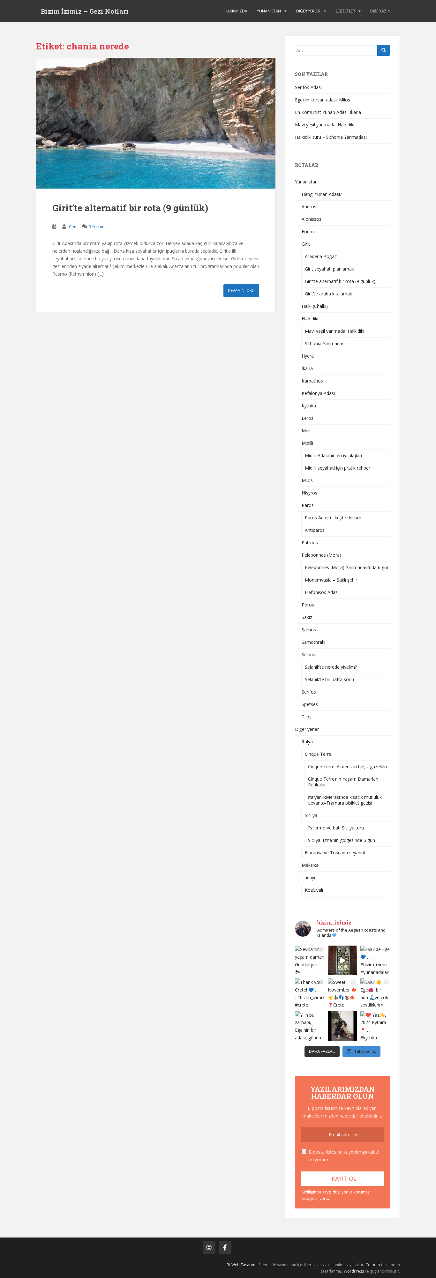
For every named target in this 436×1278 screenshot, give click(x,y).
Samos (309, 630)
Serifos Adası (308, 87)
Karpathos (312, 381)
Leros (307, 418)
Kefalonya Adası (318, 393)
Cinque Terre (318, 754)
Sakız (307, 617)
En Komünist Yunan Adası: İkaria (328, 112)
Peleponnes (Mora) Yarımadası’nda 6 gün (347, 567)
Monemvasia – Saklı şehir (331, 580)
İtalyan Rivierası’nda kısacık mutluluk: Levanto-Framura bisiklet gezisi (345, 800)
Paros (308, 505)
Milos (307, 480)
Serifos (309, 692)
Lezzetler (345, 11)
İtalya (307, 742)
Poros (308, 605)
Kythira (309, 406)
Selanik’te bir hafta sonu (329, 679)
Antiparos (315, 530)
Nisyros (309, 493)
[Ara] (383, 50)
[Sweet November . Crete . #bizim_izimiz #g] (342, 993)
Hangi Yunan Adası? (322, 194)
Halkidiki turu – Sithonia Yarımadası (331, 137)
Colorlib (372, 1264)
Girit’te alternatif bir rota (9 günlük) (130, 208)
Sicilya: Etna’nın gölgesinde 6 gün (341, 840)
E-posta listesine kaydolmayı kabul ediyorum (344, 1156)
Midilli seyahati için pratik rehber (337, 468)
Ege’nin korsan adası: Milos (322, 100)
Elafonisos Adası (322, 592)
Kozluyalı (314, 890)
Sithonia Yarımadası (325, 343)
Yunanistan (269, 11)
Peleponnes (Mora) (321, 555)
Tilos (307, 717)
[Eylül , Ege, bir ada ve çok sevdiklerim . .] (375, 993)
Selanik (309, 654)
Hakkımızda (235, 11)
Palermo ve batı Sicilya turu (336, 828)
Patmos (310, 542)
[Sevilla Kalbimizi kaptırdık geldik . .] (342, 960)
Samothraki (313, 642)
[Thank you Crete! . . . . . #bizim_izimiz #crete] (310, 993)
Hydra (308, 356)
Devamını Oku (241, 290)
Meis (307, 430)
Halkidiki (310, 319)
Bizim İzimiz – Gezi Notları (85, 11)
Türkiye (309, 877)
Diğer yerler (308, 11)
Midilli (307, 443)
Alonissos (311, 219)
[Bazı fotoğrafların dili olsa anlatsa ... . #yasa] (342, 1026)
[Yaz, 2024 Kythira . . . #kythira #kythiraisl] (375, 1026)
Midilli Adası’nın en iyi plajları (333, 455)
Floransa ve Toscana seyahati (335, 853)
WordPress (354, 1271)
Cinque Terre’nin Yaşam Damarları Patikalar (343, 782)
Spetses (310, 704)
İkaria (307, 368)
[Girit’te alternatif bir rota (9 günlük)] (155, 123)
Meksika (310, 865)
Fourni (308, 231)
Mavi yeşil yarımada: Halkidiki (324, 125)
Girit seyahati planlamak (329, 269)
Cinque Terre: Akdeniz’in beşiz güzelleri (347, 766)
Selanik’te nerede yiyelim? (331, 667)
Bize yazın (380, 11)
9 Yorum (96, 226)
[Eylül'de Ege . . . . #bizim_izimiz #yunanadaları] (375, 960)
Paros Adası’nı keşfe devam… (335, 518)
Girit (306, 244)
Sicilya (311, 815)
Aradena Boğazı (321, 256)
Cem (73, 226)
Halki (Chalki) (315, 306)
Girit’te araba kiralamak (328, 294)
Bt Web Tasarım (241, 1264)
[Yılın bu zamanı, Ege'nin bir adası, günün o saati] (310, 1026)
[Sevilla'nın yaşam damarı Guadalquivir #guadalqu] (310, 960)
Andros (309, 207)
